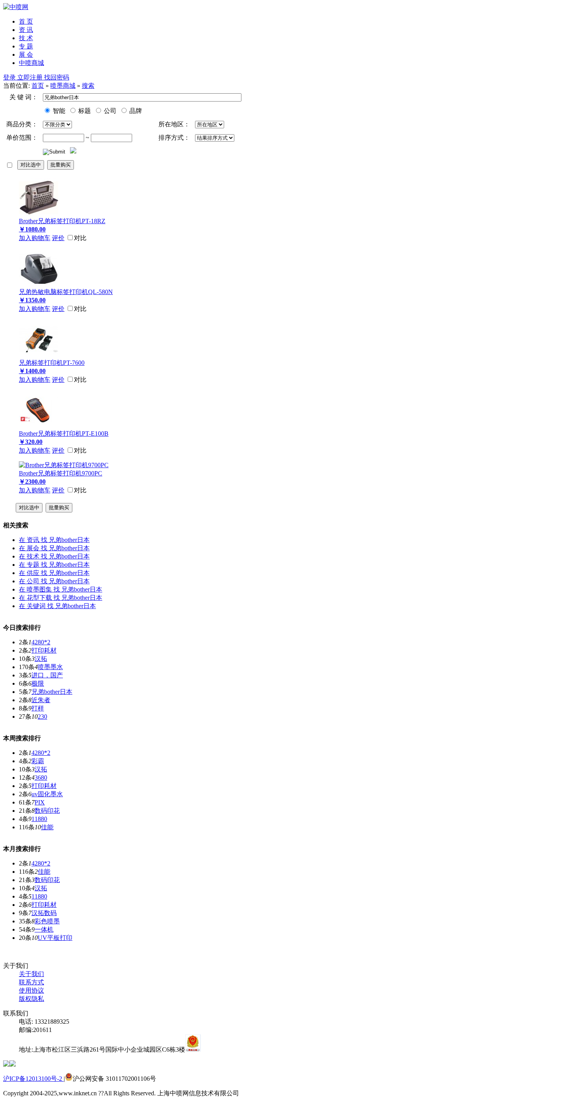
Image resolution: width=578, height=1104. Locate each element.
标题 (84, 110)
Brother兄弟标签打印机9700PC (60, 473)
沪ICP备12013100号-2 (33, 1078)
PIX (40, 802)
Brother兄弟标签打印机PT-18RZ (62, 221)
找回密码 (56, 77)
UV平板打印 (55, 937)
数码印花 (47, 810)
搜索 (88, 85)
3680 (41, 777)
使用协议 (31, 990)
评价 (58, 238)
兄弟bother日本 (51, 691)
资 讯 (26, 29)
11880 (39, 819)
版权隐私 (31, 998)
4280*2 (40, 642)
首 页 (26, 21)
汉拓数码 (44, 913)
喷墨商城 (62, 85)
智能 (58, 110)
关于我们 (31, 974)
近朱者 (40, 700)
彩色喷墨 (47, 921)
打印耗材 (44, 650)
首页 (37, 85)
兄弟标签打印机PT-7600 (52, 362)
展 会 (26, 54)
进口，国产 (47, 675)
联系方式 (31, 982)
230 (42, 716)
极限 (37, 683)
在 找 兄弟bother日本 (54, 539)
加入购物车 (34, 238)
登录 (10, 77)
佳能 (47, 827)
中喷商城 (31, 62)
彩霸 (37, 761)
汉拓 (41, 658)
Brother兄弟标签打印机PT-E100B (64, 433)
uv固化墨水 (47, 794)
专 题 (26, 46)
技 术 (26, 38)
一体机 (44, 929)
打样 (37, 708)
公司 (109, 110)
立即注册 (30, 77)
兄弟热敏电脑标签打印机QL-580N (66, 291)
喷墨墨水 (50, 667)
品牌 (135, 110)
